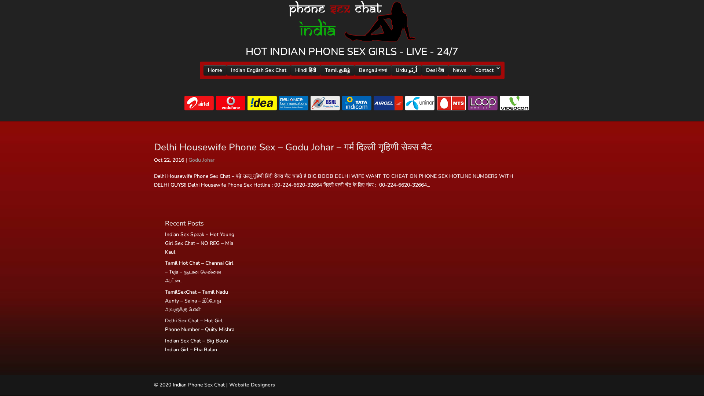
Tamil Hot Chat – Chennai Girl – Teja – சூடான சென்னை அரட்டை (199, 272)
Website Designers (252, 384)
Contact (484, 70)
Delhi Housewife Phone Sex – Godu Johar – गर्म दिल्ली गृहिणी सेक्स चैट (293, 147)
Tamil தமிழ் (337, 70)
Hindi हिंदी (305, 70)
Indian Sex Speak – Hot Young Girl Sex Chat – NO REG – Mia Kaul (199, 243)
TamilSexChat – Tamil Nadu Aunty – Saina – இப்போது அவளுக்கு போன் (196, 301)
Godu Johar (201, 160)
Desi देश (435, 70)
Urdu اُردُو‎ (406, 70)
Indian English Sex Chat (258, 70)
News (459, 70)
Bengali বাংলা (373, 70)
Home (215, 70)
